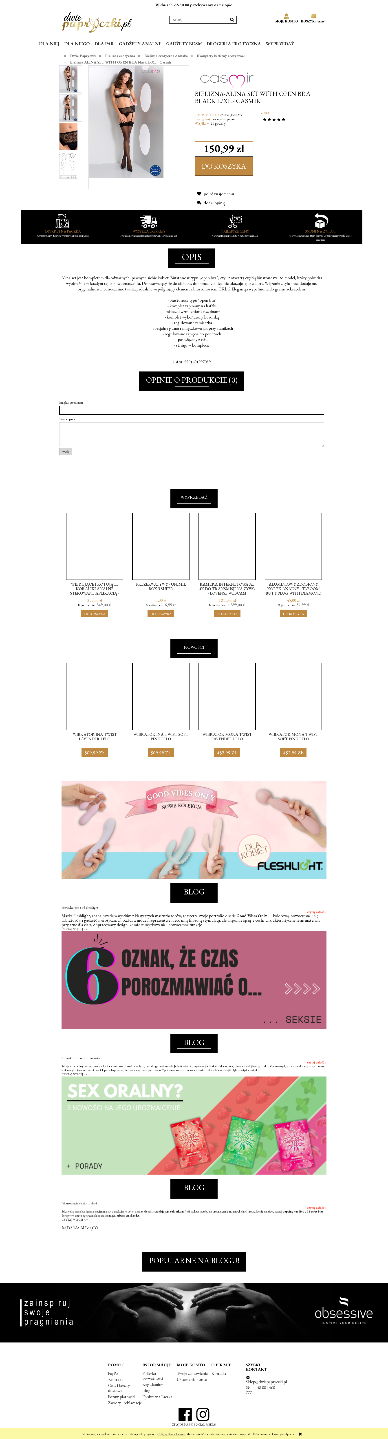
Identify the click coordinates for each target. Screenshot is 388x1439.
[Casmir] (227, 76)
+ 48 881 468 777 (260, 1390)
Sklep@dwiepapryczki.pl (266, 1381)
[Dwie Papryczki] (97, 21)
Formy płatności (121, 1396)
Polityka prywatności (152, 1376)
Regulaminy (152, 1384)
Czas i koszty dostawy (119, 1388)
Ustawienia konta (192, 1379)
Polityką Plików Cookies (171, 1434)
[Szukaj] (232, 19)
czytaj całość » (316, 912)
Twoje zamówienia (192, 1373)
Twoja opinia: (67, 419)
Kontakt (115, 1379)
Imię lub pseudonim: (71, 402)
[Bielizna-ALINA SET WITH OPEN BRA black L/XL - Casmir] (68, 79)
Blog (146, 1390)
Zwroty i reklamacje (125, 1403)
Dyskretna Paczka (157, 1396)
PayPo (113, 1373)
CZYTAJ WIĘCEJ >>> (75, 929)
